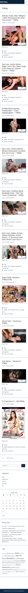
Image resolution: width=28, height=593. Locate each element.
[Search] (23, 465)
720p (9, 310)
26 (10, 508)
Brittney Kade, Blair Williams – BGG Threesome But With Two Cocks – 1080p (13, 18)
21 (16, 506)
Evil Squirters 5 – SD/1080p (13, 401)
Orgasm (22, 569)
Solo (9, 571)
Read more (5, 47)
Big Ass (10, 555)
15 (20, 503)
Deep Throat (5, 562)
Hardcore (6, 567)
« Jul (3, 515)
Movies (5, 308)
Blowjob (13, 53)
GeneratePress (20, 591)
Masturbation (5, 569)
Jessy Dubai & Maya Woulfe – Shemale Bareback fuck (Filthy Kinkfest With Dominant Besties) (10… (14, 540)
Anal (9, 53)
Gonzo (17, 447)
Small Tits (5, 571)
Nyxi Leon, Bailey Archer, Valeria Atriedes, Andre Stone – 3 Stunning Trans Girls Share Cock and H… (12, 236)
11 (6, 503)
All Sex (9, 553)
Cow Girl (18, 310)
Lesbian (17, 567)
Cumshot (23, 561)
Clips (5, 51)
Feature (11, 565)
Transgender (5, 55)
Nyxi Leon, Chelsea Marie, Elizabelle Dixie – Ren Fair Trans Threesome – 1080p (13, 193)
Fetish (14, 565)
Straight (11, 571)
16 (23, 503)
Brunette (21, 558)
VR (2, 486)
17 (3, 506)
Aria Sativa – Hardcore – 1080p (12, 362)
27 (13, 508)
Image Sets (5, 479)
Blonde (12, 139)
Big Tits (19, 556)
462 (8, 458)
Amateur (13, 553)
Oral (19, 569)
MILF (11, 569)
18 (6, 506)
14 (17, 503)
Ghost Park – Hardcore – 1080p (12, 322)
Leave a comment (8, 57)
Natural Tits (16, 569)
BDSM (6, 555)
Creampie (16, 561)
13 (13, 503)
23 (23, 506)
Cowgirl (8, 560)
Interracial (22, 447)
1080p (5, 53)
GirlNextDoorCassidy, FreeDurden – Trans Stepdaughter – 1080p (11, 111)
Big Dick (14, 555)
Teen (17, 571)
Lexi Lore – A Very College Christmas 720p (13, 526)
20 (13, 506)
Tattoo (14, 571)
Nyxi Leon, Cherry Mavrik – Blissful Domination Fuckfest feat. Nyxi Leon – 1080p (13, 151)
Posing (25, 569)
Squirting (4, 449)
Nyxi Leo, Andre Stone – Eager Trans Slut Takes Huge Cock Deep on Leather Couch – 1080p (14, 67)
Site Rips (4, 483)
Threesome (22, 571)
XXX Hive (4, 2)
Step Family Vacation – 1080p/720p (11, 278)
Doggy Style (18, 562)
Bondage (16, 558)
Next (12, 458)
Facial (8, 565)
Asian (20, 553)
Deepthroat (18, 53)
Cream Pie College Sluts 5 (8, 528)
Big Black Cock (11, 447)
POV (22, 139)
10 (3, 503)
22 (20, 506)
